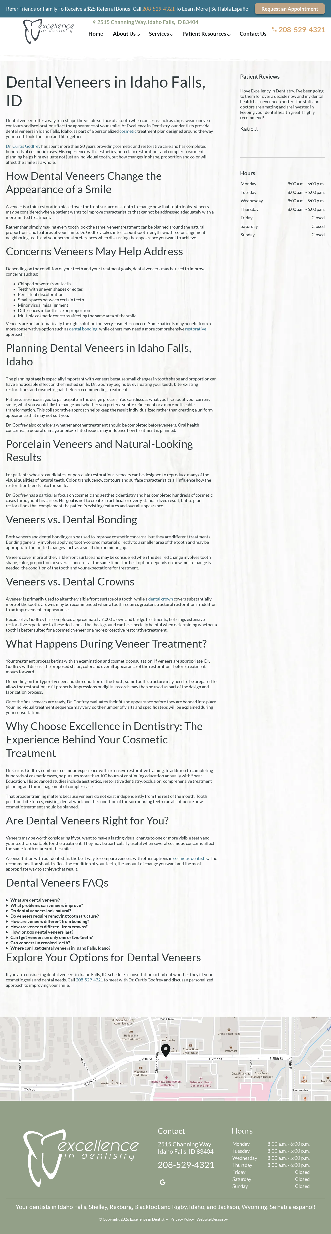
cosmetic (127, 131)
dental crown (160, 598)
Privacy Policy (182, 1219)
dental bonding (83, 328)
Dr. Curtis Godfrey (23, 146)
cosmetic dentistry (190, 858)
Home (95, 34)
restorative (195, 328)
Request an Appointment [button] (289, 9)
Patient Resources (204, 34)
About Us (124, 34)
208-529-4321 (158, 9)
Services (159, 34)
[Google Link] (163, 1182)
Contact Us (253, 34)
